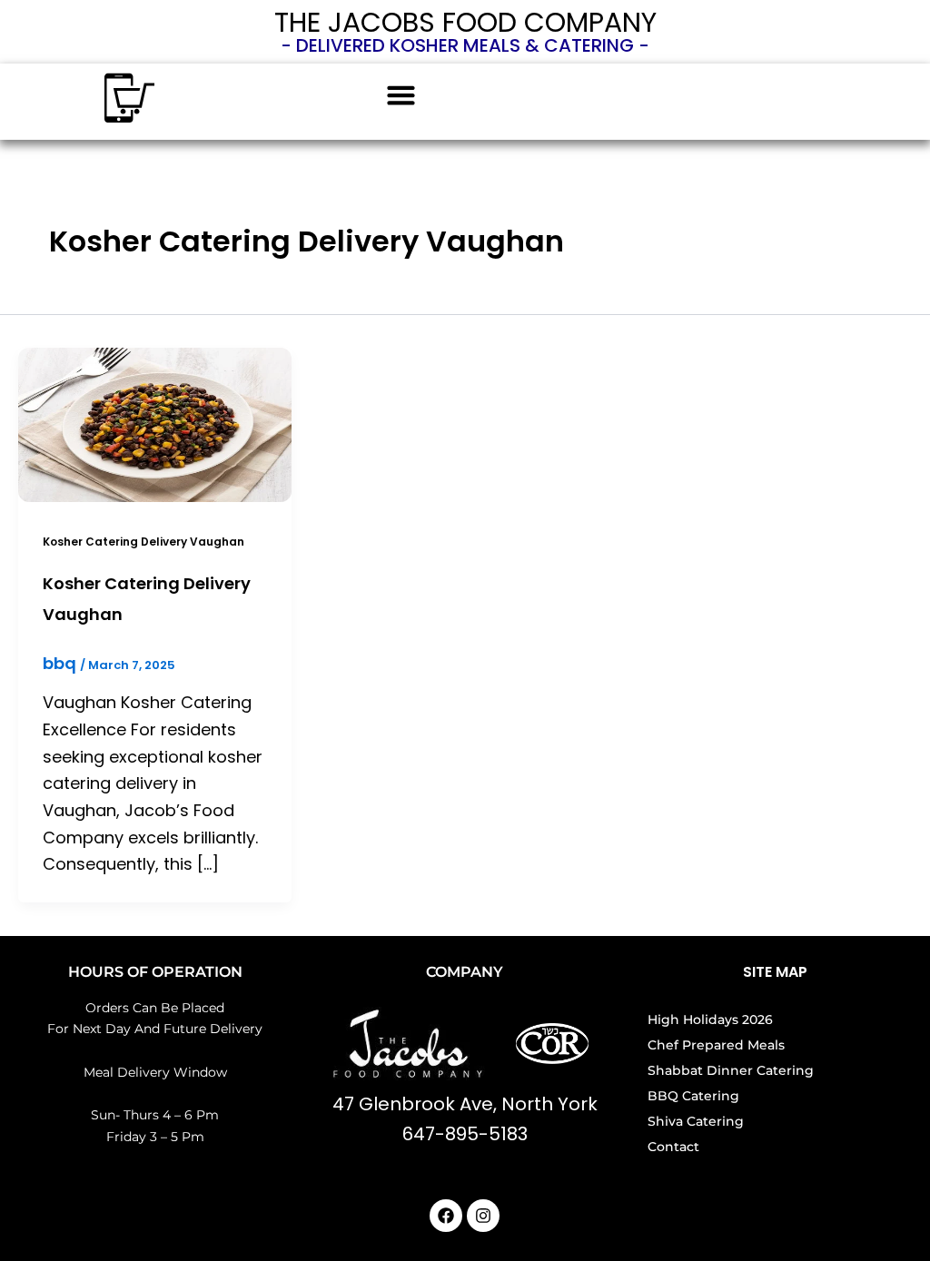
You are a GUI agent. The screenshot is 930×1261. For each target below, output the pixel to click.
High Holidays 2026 (710, 1019)
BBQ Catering (693, 1096)
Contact (673, 1146)
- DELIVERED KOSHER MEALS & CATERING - (465, 45)
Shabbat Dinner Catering (731, 1070)
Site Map (775, 971)
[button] (401, 95)
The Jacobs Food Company (465, 22)
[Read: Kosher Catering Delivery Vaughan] (155, 423)
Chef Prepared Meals (716, 1045)
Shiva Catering (696, 1121)
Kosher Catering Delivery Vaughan (143, 541)
